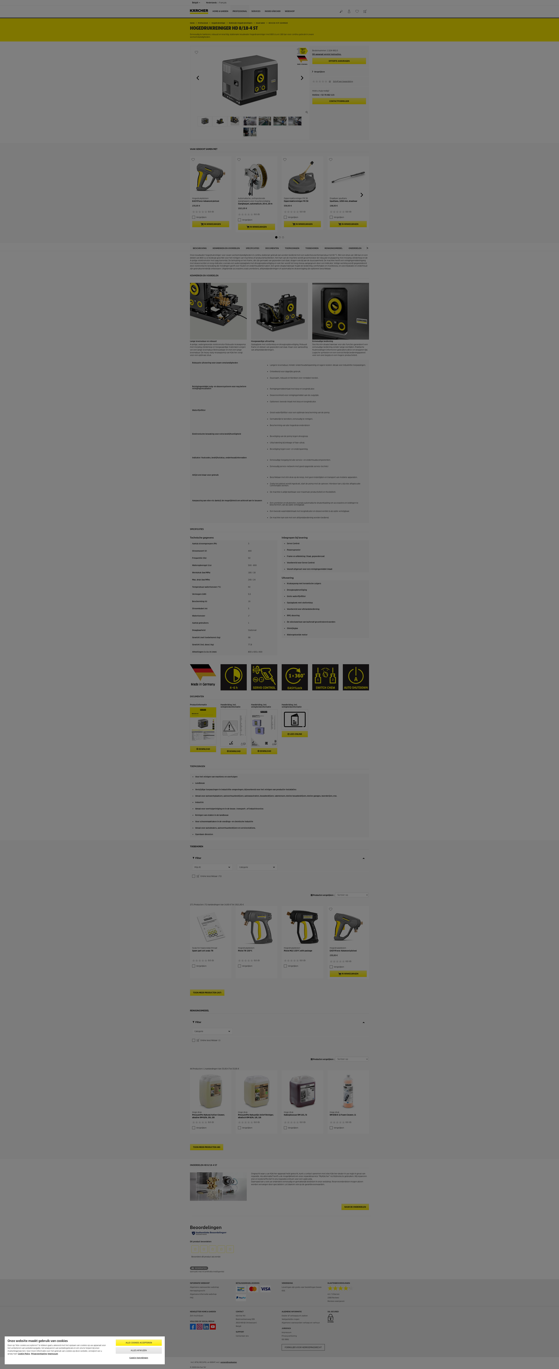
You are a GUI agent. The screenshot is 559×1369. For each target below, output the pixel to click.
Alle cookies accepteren (139, 1343)
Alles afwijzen (139, 1350)
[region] (85, 1350)
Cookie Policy (24, 1354)
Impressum (53, 1354)
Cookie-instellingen (138, 1358)
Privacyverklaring (39, 1354)
